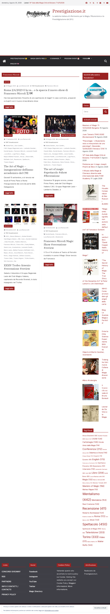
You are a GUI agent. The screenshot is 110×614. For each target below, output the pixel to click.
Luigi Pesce (16, 154)
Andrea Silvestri (26, 236)
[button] (91, 58)
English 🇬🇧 (14, 64)
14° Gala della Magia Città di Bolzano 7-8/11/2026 (46, 3)
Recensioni (8, 135)
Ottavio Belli (29, 156)
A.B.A (7, 236)
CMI (19, 239)
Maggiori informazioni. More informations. (66, 586)
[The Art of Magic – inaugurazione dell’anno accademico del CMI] (20, 124)
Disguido (97, 456)
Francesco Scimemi (89, 463)
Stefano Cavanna (24, 255)
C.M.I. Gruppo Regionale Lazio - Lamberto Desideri (19, 148)
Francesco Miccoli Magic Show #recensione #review (58, 244)
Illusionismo (99, 466)
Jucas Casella (68, 154)
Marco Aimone (99, 480)
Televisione (95, 532)
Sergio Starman (13, 255)
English (98, 459)
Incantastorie (16, 247)
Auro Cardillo (19, 145)
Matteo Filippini (90, 490)
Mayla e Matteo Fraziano (11, 156)
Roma (72, 162)
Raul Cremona (90, 504)
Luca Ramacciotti (23, 86)
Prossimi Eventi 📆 (71, 58)
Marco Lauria (8, 250)
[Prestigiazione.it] (4, 61)
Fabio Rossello (9, 242)
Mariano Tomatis (100, 483)
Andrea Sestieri (50, 145)
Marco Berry (87, 483)
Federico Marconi (20, 242)
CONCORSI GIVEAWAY (11, 571)
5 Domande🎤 (55, 58)
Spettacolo (26, 159)
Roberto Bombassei (93, 513)
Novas (22, 156)
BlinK (88, 439)
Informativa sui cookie (51, 610)
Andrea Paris (9, 145)
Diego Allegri (87, 456)
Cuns (23, 239)
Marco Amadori (48, 159)
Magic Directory (35, 591)
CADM (97, 439)
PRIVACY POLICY (9, 594)
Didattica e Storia (98, 453)
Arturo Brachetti (89, 436)
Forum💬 (86, 58)
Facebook (33, 571)
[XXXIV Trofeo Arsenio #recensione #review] (20, 214)
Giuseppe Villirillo (57, 154)
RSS (3, 576)
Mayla (68, 159)
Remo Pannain (64, 162)
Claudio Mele (48, 151)
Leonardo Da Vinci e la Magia (105, 412)
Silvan (94, 520)
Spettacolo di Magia (91, 529)
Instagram (33, 576)
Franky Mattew (29, 244)
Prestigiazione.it (69, 11)
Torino (90, 537)
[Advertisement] (55, 39)
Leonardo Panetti (31, 151)
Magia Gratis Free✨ (39, 58)
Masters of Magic (93, 486)
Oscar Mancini (18, 253)
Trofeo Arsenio (29, 258)
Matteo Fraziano (59, 159)
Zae (15, 261)
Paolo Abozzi (28, 253)
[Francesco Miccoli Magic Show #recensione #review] (60, 213)
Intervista (88, 469)
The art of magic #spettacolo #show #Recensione (55, 172)
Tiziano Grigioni (9, 162)
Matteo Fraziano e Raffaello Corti (23, 250)
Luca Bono (8, 154)
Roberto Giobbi (88, 516)
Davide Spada (8, 151)
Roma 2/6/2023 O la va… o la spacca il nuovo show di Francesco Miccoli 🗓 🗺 (36, 91)
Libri (88, 473)
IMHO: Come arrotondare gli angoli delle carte (105, 296)
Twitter (32, 586)
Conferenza (92, 449)
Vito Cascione (8, 261)
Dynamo (87, 459)
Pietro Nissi (47, 162)
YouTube (33, 581)
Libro (98, 472)
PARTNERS (6, 581)
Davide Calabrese (31, 239)
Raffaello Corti (8, 159)
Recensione (17, 159)
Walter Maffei (92, 541)
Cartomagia (90, 442)
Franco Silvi (20, 244)
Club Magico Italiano (10, 239)
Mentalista (99, 500)
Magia (23, 154)
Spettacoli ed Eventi (68, 135)
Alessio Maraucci (15, 236)
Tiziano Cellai (8, 258)
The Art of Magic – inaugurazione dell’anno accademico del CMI (18, 170)
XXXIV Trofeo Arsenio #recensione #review (17, 267)
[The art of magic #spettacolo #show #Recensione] (60, 124)
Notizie (7, 82)
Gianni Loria (47, 154)
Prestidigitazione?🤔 (18, 58)
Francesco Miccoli (52, 86)
